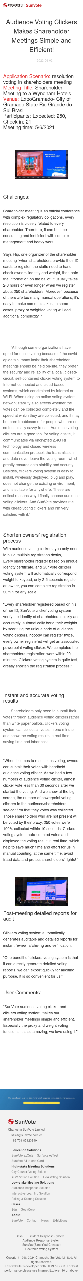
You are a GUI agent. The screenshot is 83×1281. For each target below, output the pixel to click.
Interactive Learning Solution (30, 1193)
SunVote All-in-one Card (27, 1160)
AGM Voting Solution (25, 1177)
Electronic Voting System (41, 1249)
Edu (14, 1209)
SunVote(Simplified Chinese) (41, 1244)
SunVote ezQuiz (22, 1155)
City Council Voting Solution (29, 1171)
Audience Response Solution (30, 1188)
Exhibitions (60, 1220)
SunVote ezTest (47, 1155)
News (45, 1220)
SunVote (17, 1220)
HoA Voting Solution (56, 1177)
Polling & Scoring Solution (28, 1198)
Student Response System (46, 1236)
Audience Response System (41, 1240)
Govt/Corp (28, 1209)
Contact (32, 1220)
